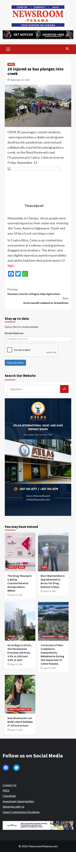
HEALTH (12, 567)
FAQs (6, 790)
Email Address (14, 333)
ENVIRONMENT (48, 636)
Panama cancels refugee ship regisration (33, 292)
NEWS (11, 64)
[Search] (67, 49)
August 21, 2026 (16, 730)
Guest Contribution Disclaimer (21, 812)
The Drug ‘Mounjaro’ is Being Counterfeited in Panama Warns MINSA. (19, 583)
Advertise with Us (13, 806)
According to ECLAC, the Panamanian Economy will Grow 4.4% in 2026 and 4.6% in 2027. (19, 653)
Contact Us (9, 785)
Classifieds (9, 795)
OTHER (11, 636)
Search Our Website (20, 375)
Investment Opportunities (18, 801)
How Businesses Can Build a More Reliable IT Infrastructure (20, 721)
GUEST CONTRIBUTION (19, 709)
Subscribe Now (15, 362)
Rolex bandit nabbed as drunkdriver (46, 301)
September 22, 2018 (20, 80)
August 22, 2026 (16, 595)
